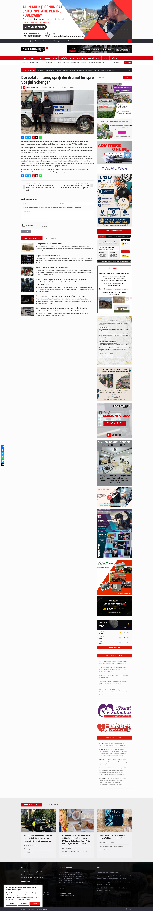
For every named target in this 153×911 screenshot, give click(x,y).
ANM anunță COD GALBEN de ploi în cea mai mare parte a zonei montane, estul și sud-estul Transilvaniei (113, 684)
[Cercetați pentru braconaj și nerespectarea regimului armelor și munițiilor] (27, 311)
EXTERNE (66, 62)
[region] (23, 896)
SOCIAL (55, 58)
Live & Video (75, 62)
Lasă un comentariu (68, 87)
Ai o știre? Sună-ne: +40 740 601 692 (45, 41)
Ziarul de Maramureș (32, 87)
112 (40, 58)
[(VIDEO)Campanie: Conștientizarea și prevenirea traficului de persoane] (27, 299)
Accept (35, 903)
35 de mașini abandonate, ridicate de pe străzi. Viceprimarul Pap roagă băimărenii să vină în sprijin (38, 838)
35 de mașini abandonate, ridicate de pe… (35, 849)
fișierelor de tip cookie (33, 897)
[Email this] (36, 137)
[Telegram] (29, 137)
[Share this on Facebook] (22, 137)
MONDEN (38, 62)
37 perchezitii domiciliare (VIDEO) (48, 256)
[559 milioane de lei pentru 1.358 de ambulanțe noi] (27, 271)
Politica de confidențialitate (66, 895)
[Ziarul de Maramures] (37, 49)
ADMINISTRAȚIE (81, 58)
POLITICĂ (91, 58)
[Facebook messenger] (2, 450)
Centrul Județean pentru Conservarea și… (111, 846)
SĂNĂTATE (114, 58)
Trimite (26, 231)
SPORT (98, 58)
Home (24, 58)
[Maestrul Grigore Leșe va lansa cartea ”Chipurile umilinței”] (114, 820)
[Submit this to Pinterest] (33, 137)
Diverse (83, 62)
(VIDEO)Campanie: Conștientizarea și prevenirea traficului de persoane (60, 296)
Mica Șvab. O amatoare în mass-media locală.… (75, 851)
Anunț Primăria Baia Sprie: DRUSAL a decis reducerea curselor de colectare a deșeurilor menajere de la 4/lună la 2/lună (113, 762)
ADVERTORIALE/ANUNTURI (96, 62)
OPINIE (72, 58)
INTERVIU (105, 58)
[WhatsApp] (2, 457)
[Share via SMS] (40, 137)
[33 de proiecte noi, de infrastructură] (27, 247)
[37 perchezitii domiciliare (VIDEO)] (27, 259)
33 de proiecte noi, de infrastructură (49, 244)
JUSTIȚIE (25, 62)
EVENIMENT (47, 58)
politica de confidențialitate (23, 899)
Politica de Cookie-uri (65, 893)
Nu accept (23, 903)
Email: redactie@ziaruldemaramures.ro (70, 41)
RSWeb (45, 909)
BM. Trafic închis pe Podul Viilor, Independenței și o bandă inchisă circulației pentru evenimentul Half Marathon (113, 692)
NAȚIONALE (57, 62)
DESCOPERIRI (48, 62)
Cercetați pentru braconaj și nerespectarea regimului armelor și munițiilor (62, 308)
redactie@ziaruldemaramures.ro (33, 877)
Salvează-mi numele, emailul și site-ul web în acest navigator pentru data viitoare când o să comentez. (53, 207)
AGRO (32, 62)
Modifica (11, 903)
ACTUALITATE (32, 58)
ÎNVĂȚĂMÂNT (63, 58)
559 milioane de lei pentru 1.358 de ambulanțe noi (53, 268)
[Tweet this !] (26, 137)
